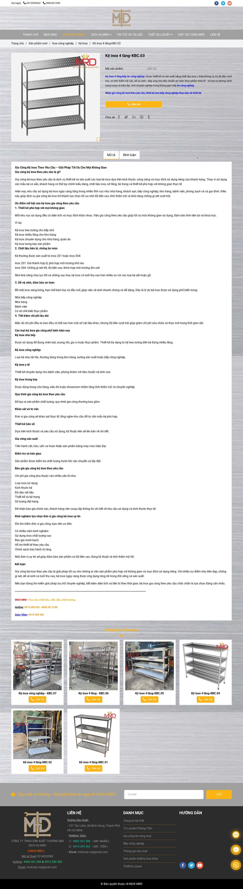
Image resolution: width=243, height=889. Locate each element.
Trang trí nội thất (133, 820)
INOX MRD (50, 34)
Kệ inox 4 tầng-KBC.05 (149, 693)
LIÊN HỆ (215, 34)
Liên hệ (135, 104)
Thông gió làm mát (135, 851)
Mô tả (111, 155)
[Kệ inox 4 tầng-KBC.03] (121, 18)
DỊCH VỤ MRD (100, 34)
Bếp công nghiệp (133, 843)
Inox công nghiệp (63, 43)
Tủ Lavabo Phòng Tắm (137, 828)
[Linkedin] (134, 117)
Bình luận (129, 155)
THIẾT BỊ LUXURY (159, 34)
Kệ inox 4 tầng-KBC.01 (93, 762)
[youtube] (231, 3)
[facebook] (217, 3)
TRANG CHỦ (30, 34)
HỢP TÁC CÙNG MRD (191, 34)
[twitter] (224, 3)
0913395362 (33, 3)
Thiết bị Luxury (132, 866)
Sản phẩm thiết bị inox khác (140, 858)
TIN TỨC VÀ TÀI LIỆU (130, 34)
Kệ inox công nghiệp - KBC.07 (37, 693)
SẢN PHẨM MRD (73, 34)
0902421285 (53, 3)
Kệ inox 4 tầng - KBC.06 (93, 693)
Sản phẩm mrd (38, 43)
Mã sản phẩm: (114, 68)
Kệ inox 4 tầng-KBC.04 (205, 693)
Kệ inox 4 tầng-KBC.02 (37, 762)
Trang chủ (17, 43)
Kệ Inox (83, 43)
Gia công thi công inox (137, 836)
